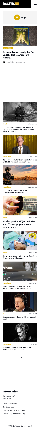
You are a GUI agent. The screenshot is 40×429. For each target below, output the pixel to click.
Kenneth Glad (10, 62)
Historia (5, 124)
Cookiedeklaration (10, 404)
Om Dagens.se (8, 407)
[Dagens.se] (17, 3)
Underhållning (8, 48)
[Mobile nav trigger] (35, 4)
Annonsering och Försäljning (14, 414)
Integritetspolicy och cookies (14, 410)
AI (3, 313)
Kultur (5, 217)
